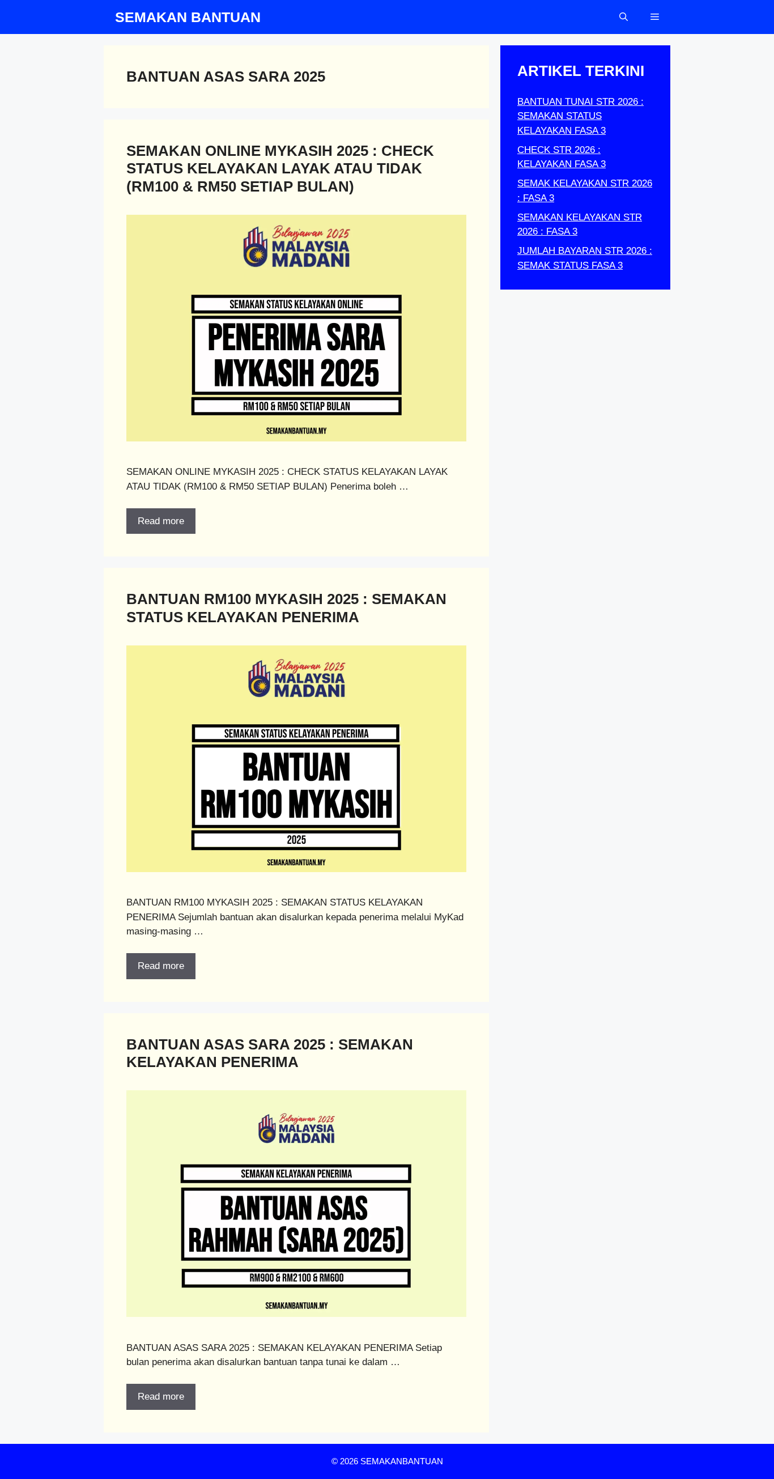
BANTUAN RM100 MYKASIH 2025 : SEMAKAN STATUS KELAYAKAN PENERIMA (286, 607)
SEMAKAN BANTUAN (188, 17)
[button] (623, 17)
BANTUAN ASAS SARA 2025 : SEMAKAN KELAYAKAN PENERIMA (269, 1053)
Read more (161, 521)
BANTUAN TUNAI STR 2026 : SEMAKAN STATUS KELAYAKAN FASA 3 (580, 116)
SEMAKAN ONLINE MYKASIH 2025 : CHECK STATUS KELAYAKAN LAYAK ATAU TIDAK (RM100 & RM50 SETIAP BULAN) (280, 168)
